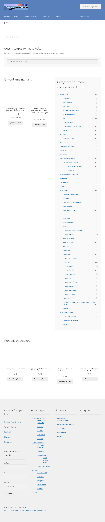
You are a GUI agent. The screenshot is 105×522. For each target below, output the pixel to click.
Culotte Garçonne (69, 210)
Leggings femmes (69, 238)
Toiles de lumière (69, 138)
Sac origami (69, 122)
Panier (59, 436)
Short (67, 214)
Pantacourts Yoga (71, 258)
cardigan (66, 198)
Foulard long (67, 107)
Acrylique (63, 134)
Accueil (8, 37)
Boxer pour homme (69, 316)
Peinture (40, 477)
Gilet (64, 226)
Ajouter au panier (15, 123)
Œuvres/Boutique (31, 16)
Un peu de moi (42, 473)
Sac (64, 119)
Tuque (65, 131)
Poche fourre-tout (69, 115)
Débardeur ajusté (68, 222)
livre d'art (63, 150)
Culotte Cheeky (68, 206)
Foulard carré (67, 103)
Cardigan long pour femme (72, 202)
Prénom (7, 463)
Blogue (58, 16)
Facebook (7, 432)
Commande (61, 428)
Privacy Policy (9, 510)
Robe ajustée (69, 278)
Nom (6, 473)
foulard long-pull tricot (71, 110)
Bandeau (66, 99)
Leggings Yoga (68, 242)
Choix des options (15, 379)
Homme (40, 431)
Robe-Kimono (70, 294)
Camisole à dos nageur (70, 194)
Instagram (8, 442)
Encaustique (41, 455)
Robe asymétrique (71, 282)
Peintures (40, 451)
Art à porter (64, 142)
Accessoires (64, 95)
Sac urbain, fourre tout (73, 126)
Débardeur (66, 218)
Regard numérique (43, 466)
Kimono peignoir (68, 234)
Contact (40, 489)
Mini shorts (66, 246)
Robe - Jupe (67, 262)
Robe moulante (70, 290)
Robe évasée (69, 286)
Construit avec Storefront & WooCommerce (30, 510)
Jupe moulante (70, 274)
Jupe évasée (69, 270)
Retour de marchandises (65, 424)
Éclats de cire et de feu (70, 162)
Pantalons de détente (70, 320)
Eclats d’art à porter (11, 16)
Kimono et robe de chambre (72, 230)
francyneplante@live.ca (12, 422)
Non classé (63, 154)
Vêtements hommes (67, 312)
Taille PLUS (64, 182)
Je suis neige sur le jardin (73, 166)
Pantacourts (67, 250)
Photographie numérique (69, 174)
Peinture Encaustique (67, 158)
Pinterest (7, 437)
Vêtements (64, 190)
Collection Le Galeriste (68, 146)
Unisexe (62, 186)
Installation (41, 485)
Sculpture (63, 178)
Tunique (65, 308)
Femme (40, 427)
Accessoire (41, 435)
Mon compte (61, 432)
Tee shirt (66, 298)
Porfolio (46, 16)
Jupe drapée (69, 266)
